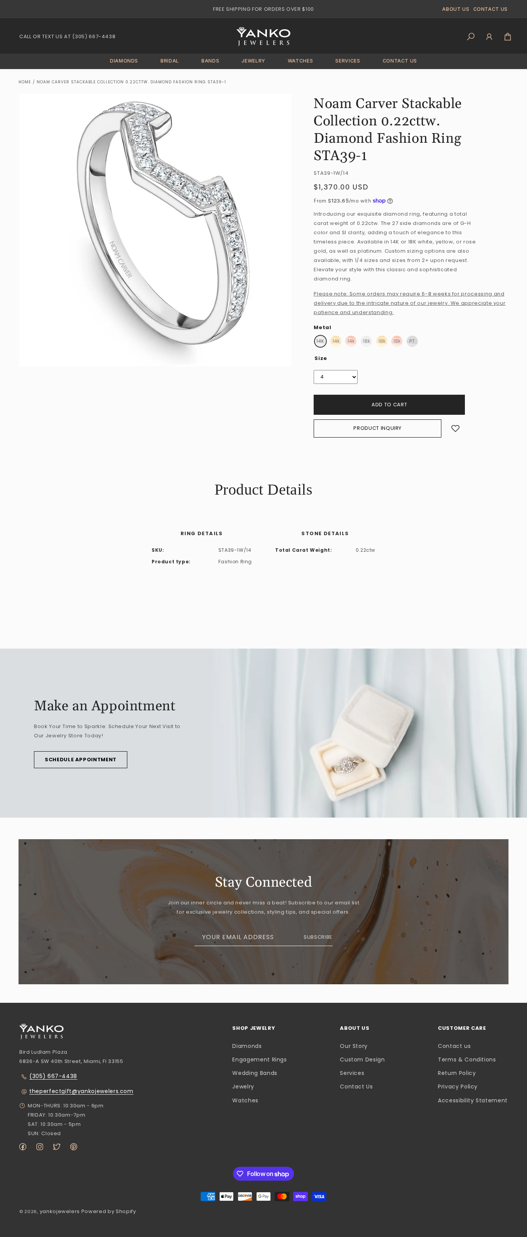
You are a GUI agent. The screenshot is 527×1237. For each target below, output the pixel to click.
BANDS (210, 61)
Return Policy (457, 1073)
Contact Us (356, 1087)
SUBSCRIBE (318, 937)
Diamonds (247, 1046)
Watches (245, 1100)
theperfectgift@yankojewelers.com (81, 1091)
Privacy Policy (458, 1087)
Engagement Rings (259, 1059)
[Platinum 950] (412, 341)
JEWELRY (253, 61)
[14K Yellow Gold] (335, 341)
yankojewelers (60, 1211)
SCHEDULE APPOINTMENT (81, 759)
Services (352, 1073)
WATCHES (300, 61)
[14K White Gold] (320, 341)
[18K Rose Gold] (396, 341)
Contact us (454, 1046)
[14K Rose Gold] (351, 341)
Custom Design (362, 1059)
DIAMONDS (124, 61)
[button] (124, 61)
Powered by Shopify (108, 1211)
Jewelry (243, 1087)
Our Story (354, 1046)
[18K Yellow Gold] (381, 341)
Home (25, 82)
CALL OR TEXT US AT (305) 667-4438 (67, 36)
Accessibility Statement (473, 1100)
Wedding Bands (254, 1073)
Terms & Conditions (467, 1059)
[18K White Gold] (366, 341)
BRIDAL (169, 61)
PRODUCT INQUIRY (377, 428)
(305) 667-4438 (53, 1076)
